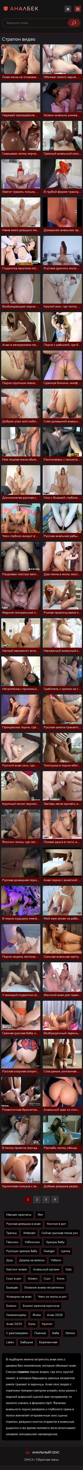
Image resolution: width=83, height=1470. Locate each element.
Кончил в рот (56, 1224)
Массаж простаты (18, 1215)
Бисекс (11, 1306)
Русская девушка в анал (23, 1224)
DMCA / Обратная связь (41, 1460)
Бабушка (26, 1342)
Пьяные (40, 1333)
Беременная (48, 1342)
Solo (68, 1269)
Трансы (11, 1233)
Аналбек (24, 8)
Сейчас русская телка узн (60, 1233)
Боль (32, 1324)
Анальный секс (45, 1452)
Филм (37, 1315)
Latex (10, 1342)
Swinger (49, 1251)
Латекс (70, 1333)
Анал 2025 (14, 1324)
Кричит (47, 1324)
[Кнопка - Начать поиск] (74, 22)
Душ (9, 1260)
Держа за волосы (32, 1260)
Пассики (12, 1242)
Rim (40, 1215)
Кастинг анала (16, 1269)
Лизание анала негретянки (44, 1287)
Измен (32, 1278)
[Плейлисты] (67, 9)
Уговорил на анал (18, 1297)
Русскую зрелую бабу (21, 1251)
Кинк (60, 1278)
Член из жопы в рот (52, 1297)
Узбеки (56, 1260)
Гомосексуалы (16, 1315)
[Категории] (77, 9)
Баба (55, 1333)
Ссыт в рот (13, 1278)
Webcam (29, 1233)
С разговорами (17, 1333)
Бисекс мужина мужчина (41, 1306)
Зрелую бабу (55, 1242)
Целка (65, 1251)
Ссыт (47, 1278)
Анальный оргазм (46, 1269)
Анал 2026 (55, 1315)
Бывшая (12, 1287)
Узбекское (32, 1242)
